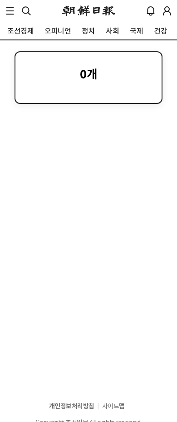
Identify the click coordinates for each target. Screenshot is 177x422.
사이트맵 (113, 406)
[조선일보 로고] (88, 10)
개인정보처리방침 (71, 406)
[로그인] (167, 10)
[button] (10, 10)
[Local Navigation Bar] (10, 10)
